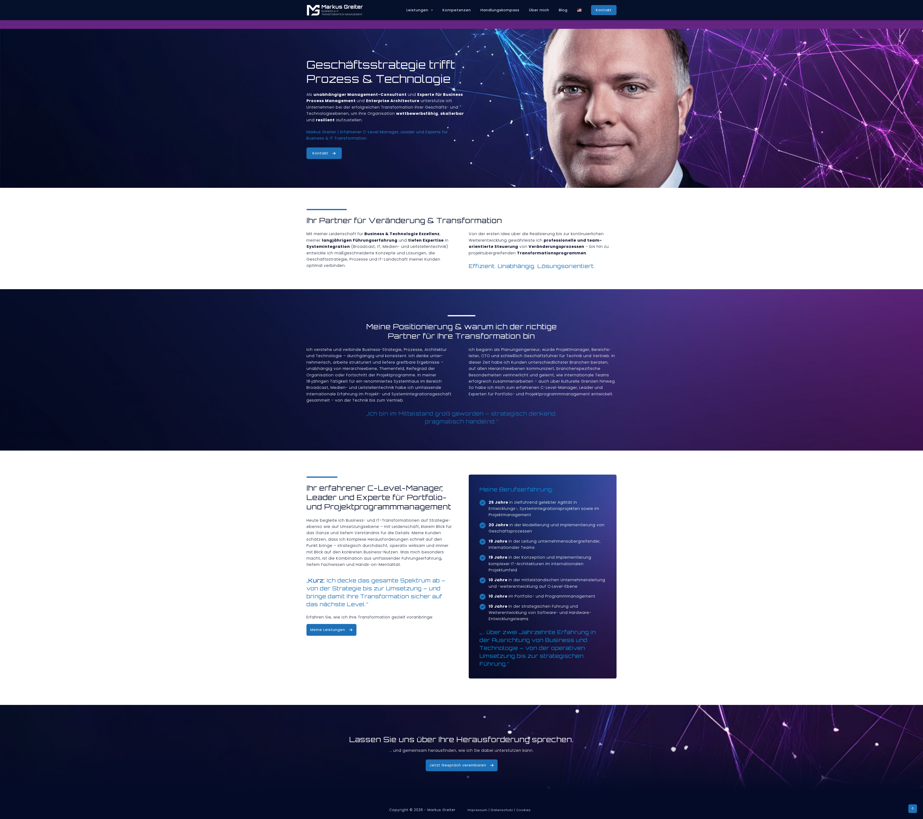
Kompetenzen (457, 9)
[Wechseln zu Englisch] (579, 10)
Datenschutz (502, 810)
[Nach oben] (912, 808)
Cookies (523, 810)
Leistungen (417, 9)
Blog (563, 9)
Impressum (477, 810)
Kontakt (604, 9)
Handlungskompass (499, 9)
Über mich (539, 9)
